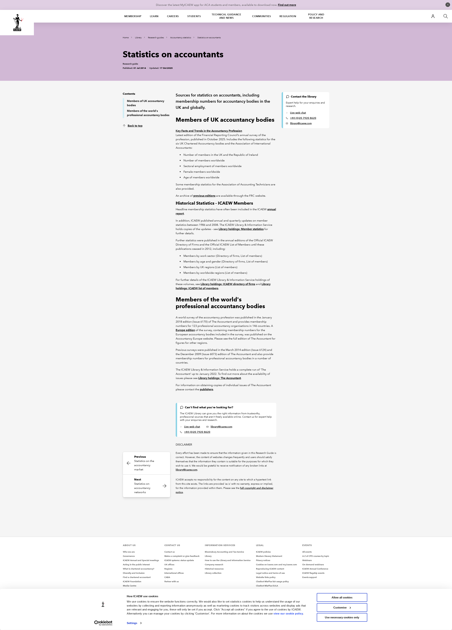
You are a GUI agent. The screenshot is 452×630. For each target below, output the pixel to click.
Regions (168, 568)
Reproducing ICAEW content (270, 568)
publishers (206, 389)
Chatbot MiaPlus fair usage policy (272, 581)
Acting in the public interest (136, 564)
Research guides (156, 37)
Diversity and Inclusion (134, 573)
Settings (132, 623)
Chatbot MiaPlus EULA (267, 585)
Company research (214, 564)
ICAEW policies (263, 551)
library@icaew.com (301, 123)
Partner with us (171, 581)
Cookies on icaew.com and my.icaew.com (276, 564)
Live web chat (298, 112)
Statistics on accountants (209, 37)
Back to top (135, 125)
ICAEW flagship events (313, 573)
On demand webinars (313, 564)
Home (126, 37)
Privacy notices (263, 560)
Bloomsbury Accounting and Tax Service (224, 551)
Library (138, 37)
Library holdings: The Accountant (219, 378)
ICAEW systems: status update (179, 560)
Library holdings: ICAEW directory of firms (228, 284)
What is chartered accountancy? (138, 568)
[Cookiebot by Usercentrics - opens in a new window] (103, 623)
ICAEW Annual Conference (315, 568)
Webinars (307, 560)
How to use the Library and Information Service (228, 560)
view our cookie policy (288, 613)
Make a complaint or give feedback (182, 556)
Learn (154, 16)
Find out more (287, 5)
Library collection (213, 573)
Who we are (129, 551)
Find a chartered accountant (137, 577)
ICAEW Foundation (132, 581)
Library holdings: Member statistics (241, 229)
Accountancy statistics (180, 37)
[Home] (17, 22)
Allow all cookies (342, 597)
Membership (132, 16)
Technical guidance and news (226, 16)
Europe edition (185, 330)
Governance (129, 556)
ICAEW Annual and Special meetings (141, 560)
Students (194, 16)
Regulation (287, 16)
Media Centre (129, 585)
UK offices (169, 564)
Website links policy (265, 577)
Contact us (169, 551)
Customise (340, 607)
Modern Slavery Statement (269, 556)
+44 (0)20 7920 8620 (303, 118)
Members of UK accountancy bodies (145, 103)
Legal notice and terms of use (270, 573)
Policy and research (316, 16)
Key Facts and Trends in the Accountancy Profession (209, 130)
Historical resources (214, 568)
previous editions (204, 195)
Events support (309, 577)
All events (307, 551)
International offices (174, 573)
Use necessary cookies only (342, 617)
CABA (167, 577)
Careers (173, 16)
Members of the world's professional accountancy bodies (148, 113)
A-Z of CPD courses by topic (315, 556)
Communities (261, 16)
